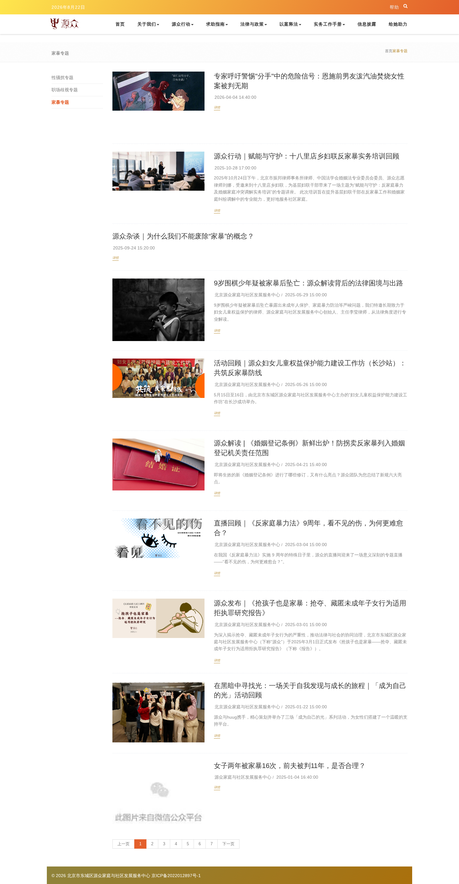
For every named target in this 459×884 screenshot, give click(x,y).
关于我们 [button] (146, 24)
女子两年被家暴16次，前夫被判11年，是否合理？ (290, 766)
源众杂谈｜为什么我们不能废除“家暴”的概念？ (183, 236)
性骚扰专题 (62, 77)
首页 (123, 24)
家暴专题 (60, 102)
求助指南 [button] (215, 24)
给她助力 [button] (398, 24)
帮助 (394, 7)
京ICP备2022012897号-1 (176, 875)
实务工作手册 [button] (328, 24)
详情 (217, 107)
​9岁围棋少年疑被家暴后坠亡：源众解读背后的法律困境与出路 (308, 283)
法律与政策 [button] (252, 24)
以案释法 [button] (288, 24)
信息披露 (367, 24)
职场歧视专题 (65, 89)
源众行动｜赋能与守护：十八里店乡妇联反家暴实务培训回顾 (306, 156)
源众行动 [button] (181, 24)
